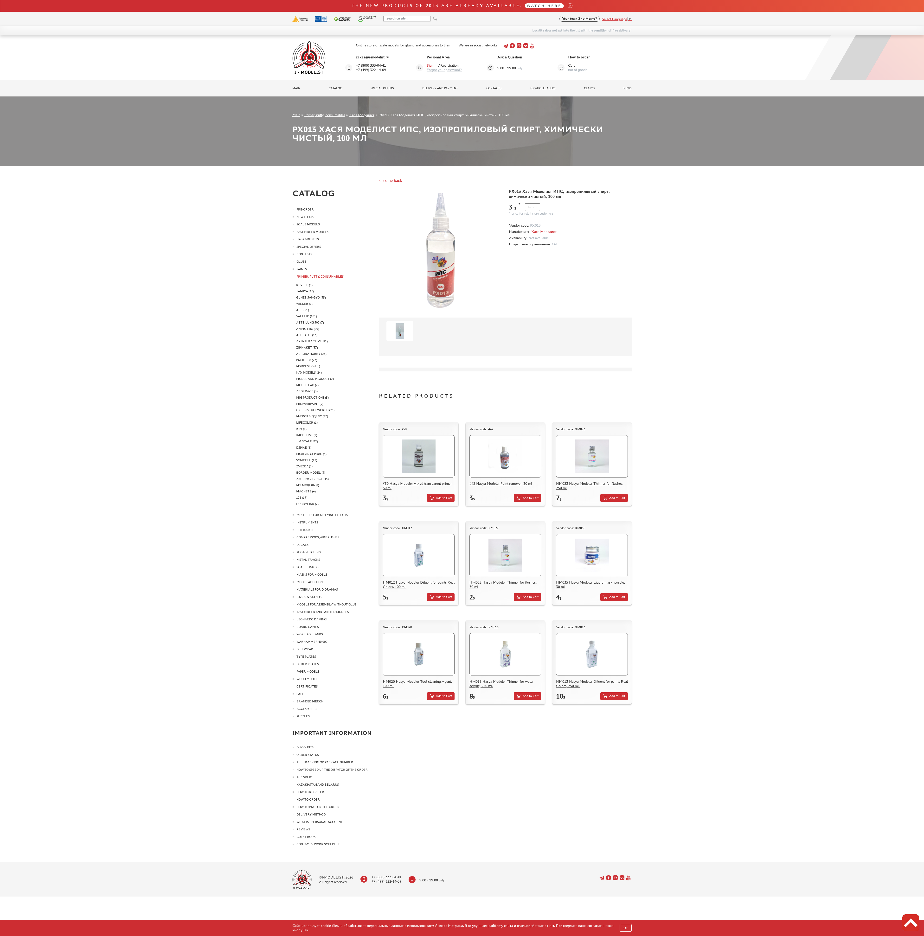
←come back (390, 180)
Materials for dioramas (317, 589)
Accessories (306, 709)
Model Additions (310, 582)
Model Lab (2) (307, 385)
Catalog (335, 88)
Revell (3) (304, 285)
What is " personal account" (320, 822)
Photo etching (308, 552)
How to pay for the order (318, 807)
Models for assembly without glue (326, 604)
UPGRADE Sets (307, 239)
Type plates (306, 656)
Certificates (307, 686)
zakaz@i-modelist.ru (372, 57)
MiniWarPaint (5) (309, 404)
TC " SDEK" (304, 777)
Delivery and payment (440, 88)
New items (305, 217)
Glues (301, 261)
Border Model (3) (310, 472)
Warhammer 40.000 (311, 641)
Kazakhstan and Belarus (317, 784)
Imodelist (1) (306, 435)
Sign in (432, 65)
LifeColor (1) (307, 422)
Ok (625, 928)
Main (296, 88)
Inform (532, 207)
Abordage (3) (307, 391)
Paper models (307, 671)
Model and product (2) (315, 379)
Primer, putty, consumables (324, 115)
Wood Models (307, 679)
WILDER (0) (304, 304)
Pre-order (305, 209)
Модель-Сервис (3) (311, 454)
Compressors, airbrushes (317, 537)
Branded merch (309, 701)
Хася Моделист (361, 115)
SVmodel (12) (306, 460)
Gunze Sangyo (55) (311, 297)
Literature (305, 530)
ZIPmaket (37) (307, 347)
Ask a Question (509, 57)
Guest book (306, 837)
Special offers (382, 88)
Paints (301, 269)
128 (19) (301, 497)
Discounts (305, 747)
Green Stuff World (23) (315, 410)
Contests (304, 254)
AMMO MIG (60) (307, 329)
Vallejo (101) (306, 316)
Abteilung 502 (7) (310, 322)
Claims (589, 88)
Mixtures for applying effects (322, 515)
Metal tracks (308, 559)
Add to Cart (444, 498)
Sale (300, 694)
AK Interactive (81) (312, 341)
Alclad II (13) (306, 335)
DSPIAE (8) (303, 447)
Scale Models (308, 224)
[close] (568, 6)
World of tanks (309, 634)
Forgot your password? (444, 70)
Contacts (493, 88)
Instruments (307, 522)
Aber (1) (302, 310)
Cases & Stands (308, 597)
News (627, 88)
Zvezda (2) (304, 466)
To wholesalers (543, 88)
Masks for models (311, 574)
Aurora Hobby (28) (311, 354)
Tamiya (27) (305, 291)
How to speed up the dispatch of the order (332, 769)
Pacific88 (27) (306, 360)
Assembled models (312, 232)
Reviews (303, 829)
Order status (307, 755)
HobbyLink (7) (307, 504)
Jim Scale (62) (307, 441)
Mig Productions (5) (312, 397)
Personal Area (438, 57)
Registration (449, 65)
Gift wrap (304, 649)
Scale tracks (307, 567)
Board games (307, 627)
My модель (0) (307, 485)
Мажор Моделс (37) (312, 416)
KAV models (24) (309, 372)
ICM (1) (301, 429)
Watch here (544, 6)
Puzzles (303, 716)
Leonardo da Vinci (311, 619)
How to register (310, 792)
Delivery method (311, 814)
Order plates (307, 664)
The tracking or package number (324, 762)
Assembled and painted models (322, 612)
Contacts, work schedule (318, 844)
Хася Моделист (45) (312, 479)
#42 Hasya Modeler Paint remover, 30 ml (500, 483)
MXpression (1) (308, 366)
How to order (579, 57)
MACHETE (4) (306, 491)
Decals (302, 545)
